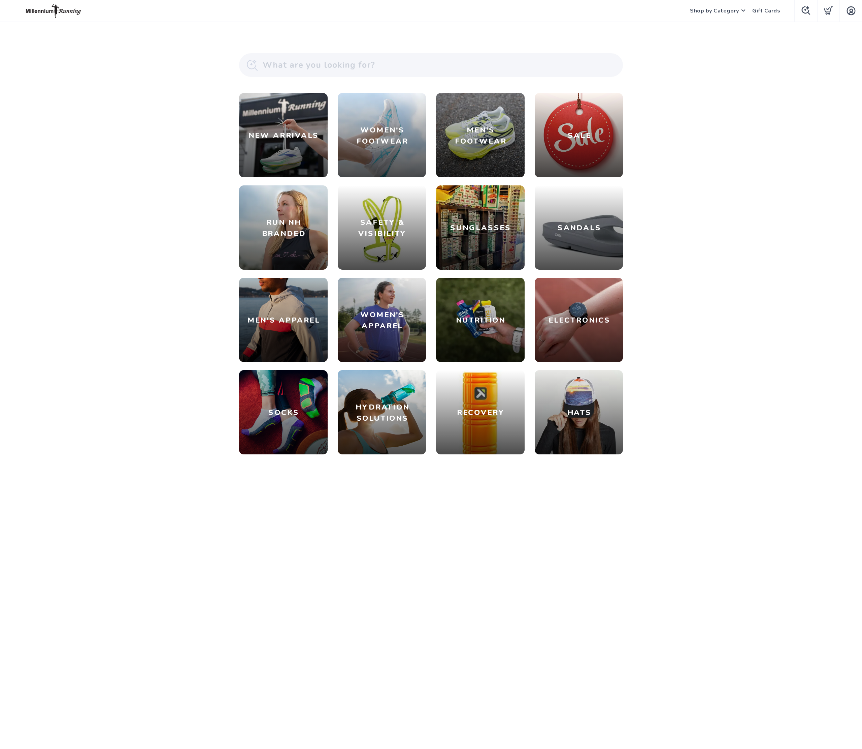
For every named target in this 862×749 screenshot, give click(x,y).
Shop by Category (714, 10)
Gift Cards (766, 10)
